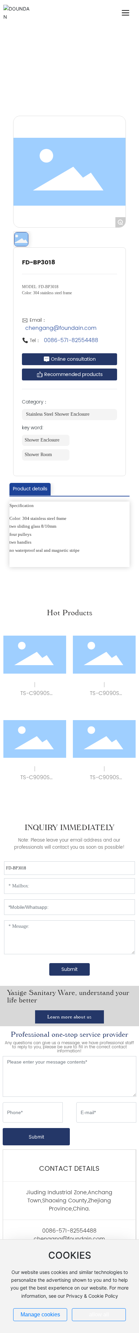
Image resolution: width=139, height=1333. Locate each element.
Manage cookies (40, 1314)
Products (50, 85)
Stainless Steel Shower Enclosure (46, 93)
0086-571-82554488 (71, 340)
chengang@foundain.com (60, 328)
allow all (99, 1314)
